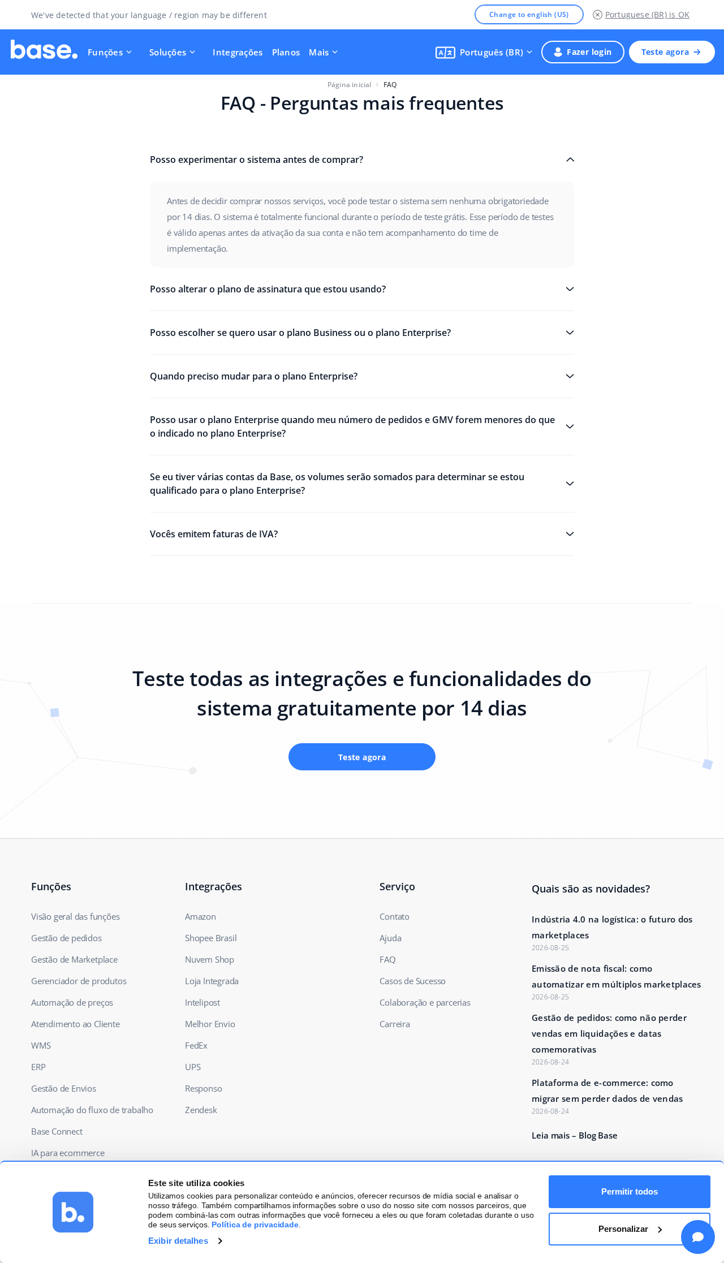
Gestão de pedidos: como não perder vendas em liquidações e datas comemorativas (609, 1033)
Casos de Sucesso (413, 980)
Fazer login (589, 51)
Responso (203, 1088)
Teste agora (665, 51)
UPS (192, 1066)
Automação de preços (72, 1002)
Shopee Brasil (210, 937)
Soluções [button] (167, 52)
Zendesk (201, 1109)
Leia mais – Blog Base (575, 1135)
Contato (395, 916)
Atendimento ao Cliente (75, 1023)
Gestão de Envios (63, 1088)
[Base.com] (44, 52)
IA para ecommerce (68, 1152)
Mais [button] (319, 52)
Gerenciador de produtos (78, 980)
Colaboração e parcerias (425, 1002)
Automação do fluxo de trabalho (92, 1109)
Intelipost (202, 1002)
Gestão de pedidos (66, 937)
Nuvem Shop (209, 959)
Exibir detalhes (178, 1240)
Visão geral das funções (75, 916)
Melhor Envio (210, 1023)
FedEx (196, 1045)
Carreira (395, 1023)
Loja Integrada (212, 980)
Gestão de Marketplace (74, 959)
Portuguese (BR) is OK (647, 14)
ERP (38, 1066)
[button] (484, 52)
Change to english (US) (529, 14)
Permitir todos (629, 1191)
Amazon (200, 916)
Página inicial (349, 84)
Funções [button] (105, 52)
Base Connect (57, 1131)
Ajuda (390, 937)
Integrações (237, 52)
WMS (40, 1045)
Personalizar (623, 1229)
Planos (286, 52)
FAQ (387, 959)
